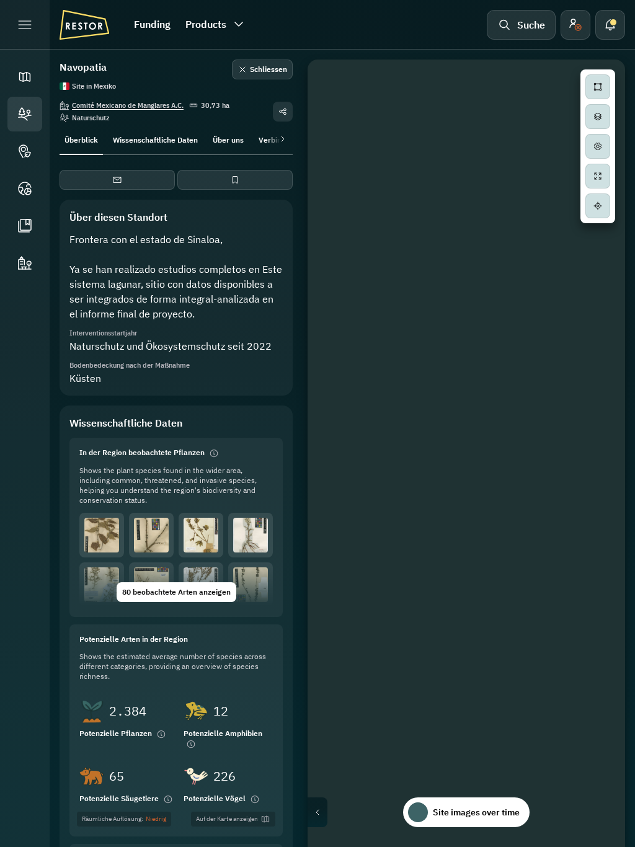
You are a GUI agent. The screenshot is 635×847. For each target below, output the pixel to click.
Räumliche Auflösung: (124, 819)
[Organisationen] (24, 263)
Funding (152, 24)
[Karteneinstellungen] (597, 146)
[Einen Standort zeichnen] (597, 86)
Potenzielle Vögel (215, 798)
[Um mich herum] (597, 205)
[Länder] (24, 188)
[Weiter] (280, 139)
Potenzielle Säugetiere (119, 798)
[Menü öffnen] (25, 25)
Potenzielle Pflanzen (115, 733)
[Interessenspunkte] (24, 151)
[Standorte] (24, 114)
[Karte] (24, 77)
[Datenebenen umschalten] (597, 116)
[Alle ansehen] (597, 176)
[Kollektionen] (24, 225)
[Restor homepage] (84, 25)
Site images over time (476, 812)
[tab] (81, 139)
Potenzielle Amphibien (223, 733)
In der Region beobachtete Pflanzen (142, 452)
